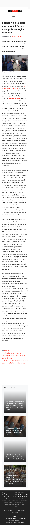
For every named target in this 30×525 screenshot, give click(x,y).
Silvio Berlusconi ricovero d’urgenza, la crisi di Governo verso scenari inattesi (13, 355)
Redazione (14, 522)
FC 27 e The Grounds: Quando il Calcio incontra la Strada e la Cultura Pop (15, 457)
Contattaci (15, 512)
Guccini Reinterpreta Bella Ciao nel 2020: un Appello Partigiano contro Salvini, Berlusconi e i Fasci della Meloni (15, 405)
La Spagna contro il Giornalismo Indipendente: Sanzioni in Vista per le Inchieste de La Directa (14, 480)
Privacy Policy (21, 522)
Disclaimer (7, 522)
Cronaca (7, 350)
